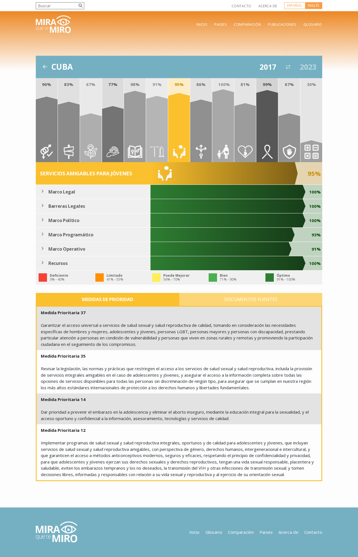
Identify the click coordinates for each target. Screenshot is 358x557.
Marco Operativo (66, 249)
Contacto (241, 6)
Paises (220, 24)
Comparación (247, 24)
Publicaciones (282, 24)
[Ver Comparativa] (288, 67)
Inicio (201, 24)
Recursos (57, 263)
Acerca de (267, 6)
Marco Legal (61, 192)
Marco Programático (70, 234)
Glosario (312, 24)
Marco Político (63, 220)
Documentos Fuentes (250, 299)
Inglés (313, 5)
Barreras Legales (66, 206)
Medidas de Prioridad (107, 299)
